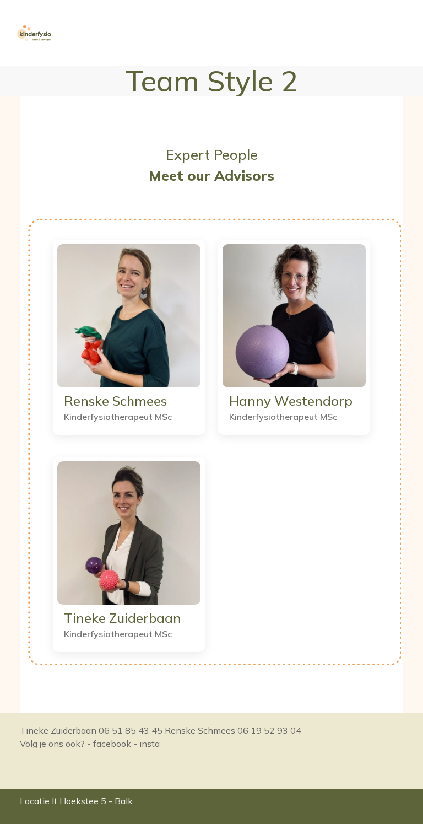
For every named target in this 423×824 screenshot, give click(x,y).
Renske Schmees (115, 400)
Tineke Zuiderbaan (122, 618)
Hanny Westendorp (290, 400)
